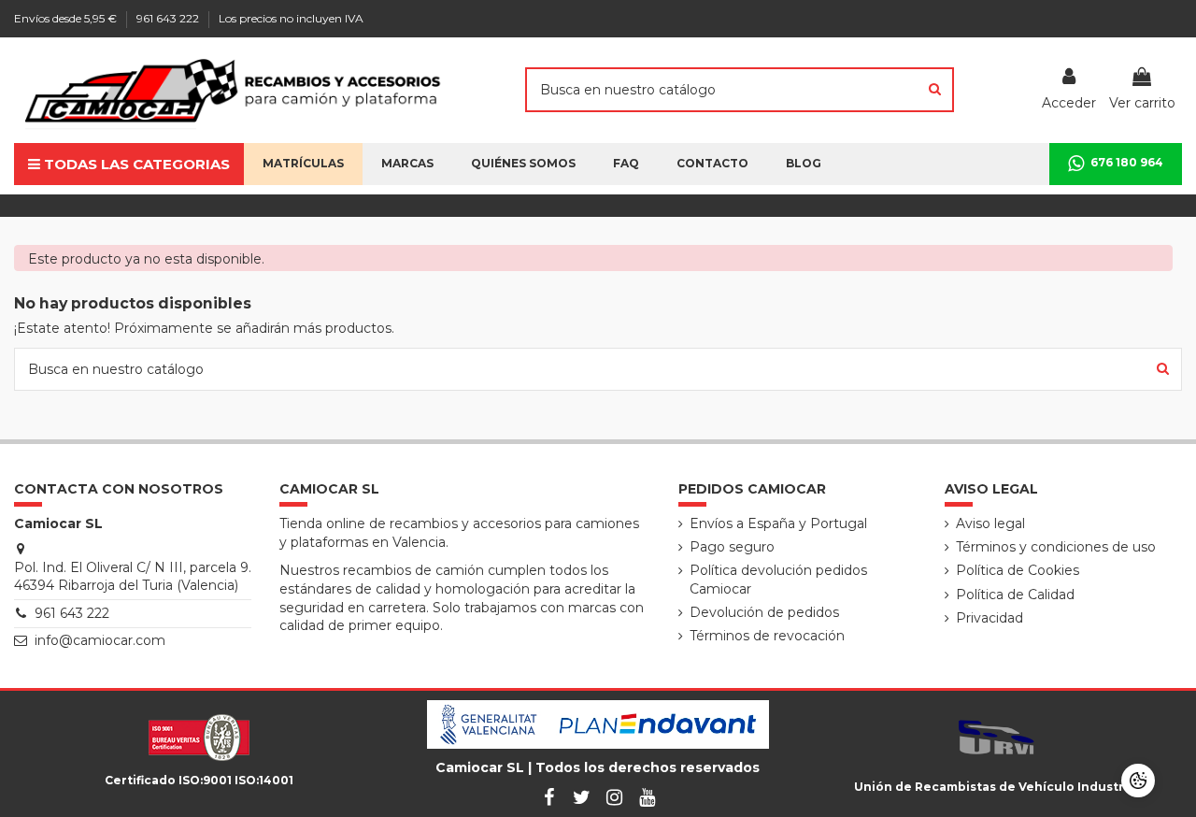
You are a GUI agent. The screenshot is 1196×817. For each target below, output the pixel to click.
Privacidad (989, 617)
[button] (523, 164)
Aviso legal (990, 523)
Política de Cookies (1017, 570)
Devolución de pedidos (764, 612)
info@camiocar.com (100, 640)
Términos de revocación (767, 635)
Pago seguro (732, 546)
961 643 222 (169, 18)
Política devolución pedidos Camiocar (778, 579)
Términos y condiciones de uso (1056, 546)
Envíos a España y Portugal (778, 523)
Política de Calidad (1015, 594)
